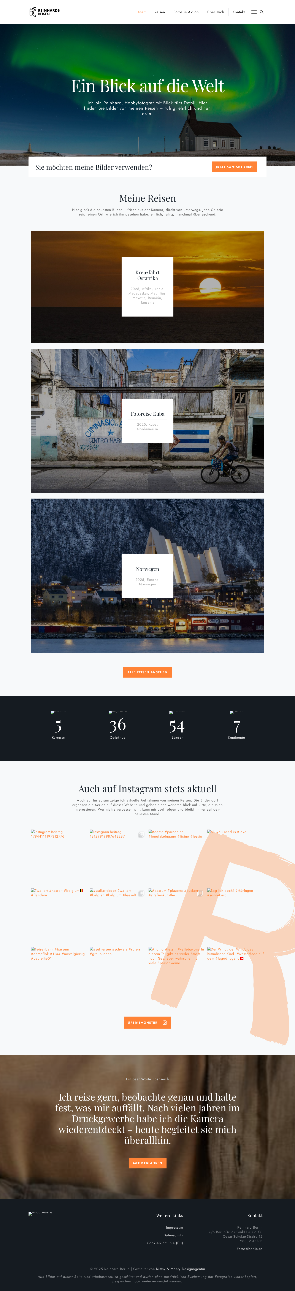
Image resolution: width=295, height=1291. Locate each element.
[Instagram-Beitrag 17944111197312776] (59, 858)
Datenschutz (173, 1235)
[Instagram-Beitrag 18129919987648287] (118, 858)
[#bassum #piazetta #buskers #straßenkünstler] (177, 916)
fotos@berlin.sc (250, 1248)
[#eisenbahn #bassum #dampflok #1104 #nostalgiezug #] (59, 975)
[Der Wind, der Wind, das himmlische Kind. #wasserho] (235, 975)
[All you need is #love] (235, 858)
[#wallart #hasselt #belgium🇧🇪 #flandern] (59, 916)
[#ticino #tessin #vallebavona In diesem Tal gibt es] (177, 975)
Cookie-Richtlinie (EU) (165, 1242)
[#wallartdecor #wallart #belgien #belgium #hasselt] (118, 916)
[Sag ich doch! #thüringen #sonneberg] (235, 916)
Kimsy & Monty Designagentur (180, 1268)
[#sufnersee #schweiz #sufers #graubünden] (118, 975)
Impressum (174, 1227)
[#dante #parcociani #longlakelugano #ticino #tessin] (177, 858)
